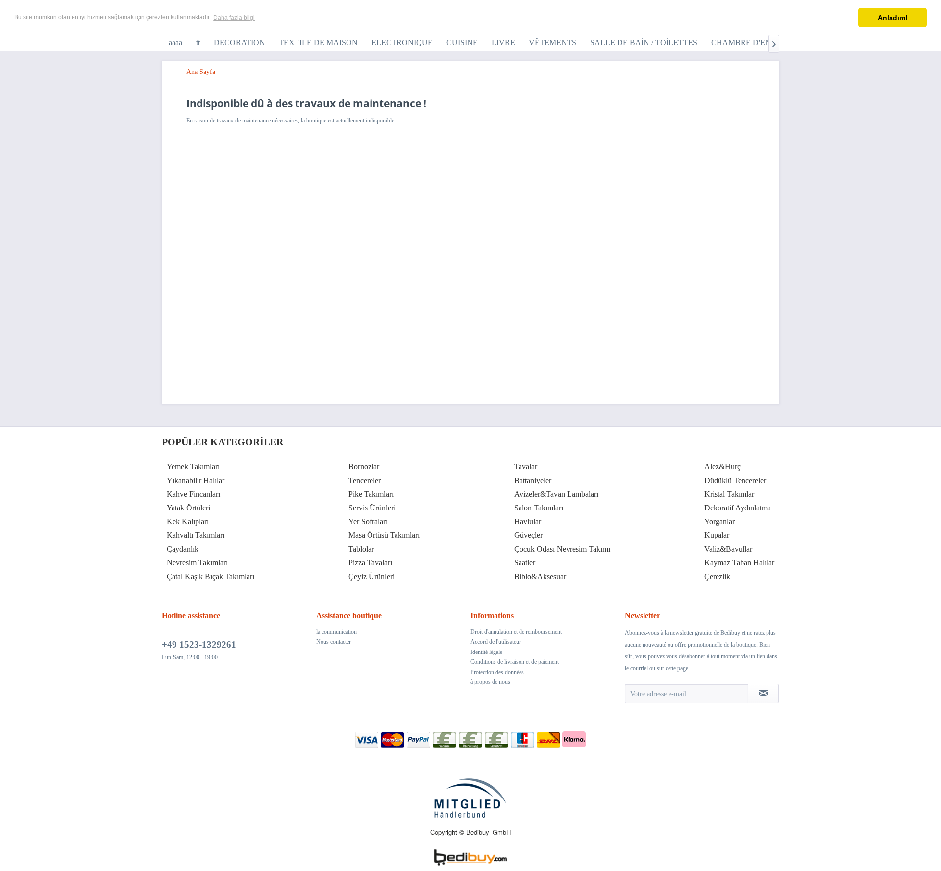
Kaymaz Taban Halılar (739, 562)
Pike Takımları (371, 494)
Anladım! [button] (893, 18)
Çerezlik (717, 576)
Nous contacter (333, 641)
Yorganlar (719, 521)
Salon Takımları (538, 508)
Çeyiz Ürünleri (371, 576)
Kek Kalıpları (188, 521)
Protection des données (497, 672)
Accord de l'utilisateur (495, 641)
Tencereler (364, 480)
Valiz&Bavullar (728, 549)
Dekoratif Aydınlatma (737, 508)
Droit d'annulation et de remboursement (516, 632)
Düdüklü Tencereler (735, 480)
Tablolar (361, 549)
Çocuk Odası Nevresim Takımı (562, 549)
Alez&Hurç (722, 466)
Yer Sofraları (368, 521)
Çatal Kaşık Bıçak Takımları (210, 576)
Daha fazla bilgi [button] (234, 17)
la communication (336, 632)
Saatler (524, 562)
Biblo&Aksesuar (540, 576)
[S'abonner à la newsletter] (763, 693)
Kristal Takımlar (729, 494)
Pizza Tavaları (370, 562)
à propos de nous (490, 681)
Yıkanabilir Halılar (195, 480)
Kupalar (716, 535)
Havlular (527, 521)
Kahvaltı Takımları (195, 535)
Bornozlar (363, 466)
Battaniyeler (532, 480)
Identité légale (486, 652)
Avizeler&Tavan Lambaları (556, 494)
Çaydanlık (182, 549)
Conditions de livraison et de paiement (514, 661)
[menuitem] (175, 42)
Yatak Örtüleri (188, 508)
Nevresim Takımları (197, 562)
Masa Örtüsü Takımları (384, 535)
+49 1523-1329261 (199, 644)
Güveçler (528, 535)
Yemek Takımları (193, 466)
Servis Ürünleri (372, 508)
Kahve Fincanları (193, 494)
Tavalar (525, 466)
